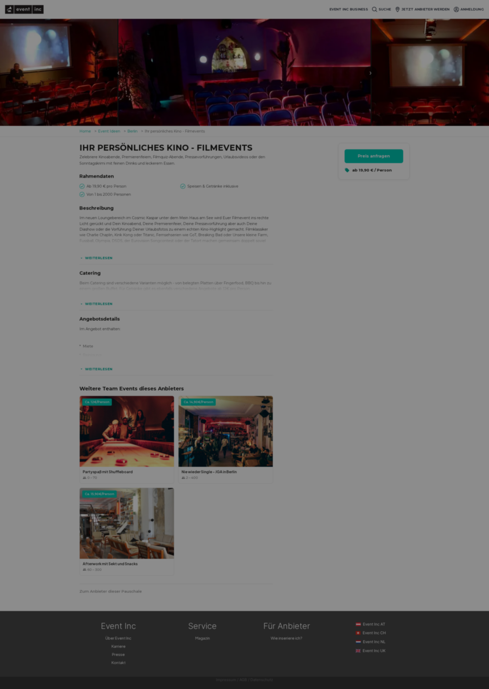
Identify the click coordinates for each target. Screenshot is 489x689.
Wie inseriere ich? (286, 637)
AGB (243, 679)
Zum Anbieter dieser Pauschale (110, 591)
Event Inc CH (374, 632)
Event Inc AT (374, 624)
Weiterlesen (99, 258)
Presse (118, 654)
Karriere (119, 646)
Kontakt (119, 662)
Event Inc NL (374, 641)
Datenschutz (261, 679)
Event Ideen (109, 131)
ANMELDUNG (472, 9)
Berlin (132, 131)
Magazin (202, 637)
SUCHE (385, 9)
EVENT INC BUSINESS (349, 9)
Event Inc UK (374, 650)
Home (85, 131)
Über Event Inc (118, 637)
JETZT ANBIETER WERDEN (426, 9)
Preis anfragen (374, 156)
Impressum (226, 679)
